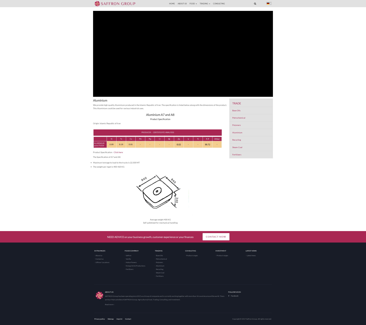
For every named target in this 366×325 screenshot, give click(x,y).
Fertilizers (236, 154)
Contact (128, 319)
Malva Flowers (131, 262)
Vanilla (128, 259)
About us (99, 255)
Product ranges (192, 255)
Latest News (251, 255)
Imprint (119, 319)
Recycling (236, 140)
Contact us (100, 259)
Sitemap (111, 319)
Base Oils (236, 110)
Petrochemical (238, 118)
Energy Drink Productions (135, 266)
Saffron (128, 255)
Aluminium (237, 132)
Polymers (236, 125)
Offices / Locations (102, 262)
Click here (118, 152)
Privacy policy (99, 319)
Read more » (109, 304)
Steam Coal (237, 147)
